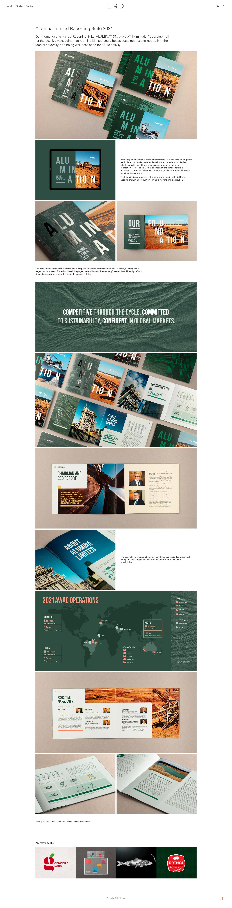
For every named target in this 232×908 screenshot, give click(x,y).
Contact (30, 6)
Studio (19, 6)
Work (9, 6)
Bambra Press (85, 821)
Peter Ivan (46, 821)
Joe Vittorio (68, 821)
